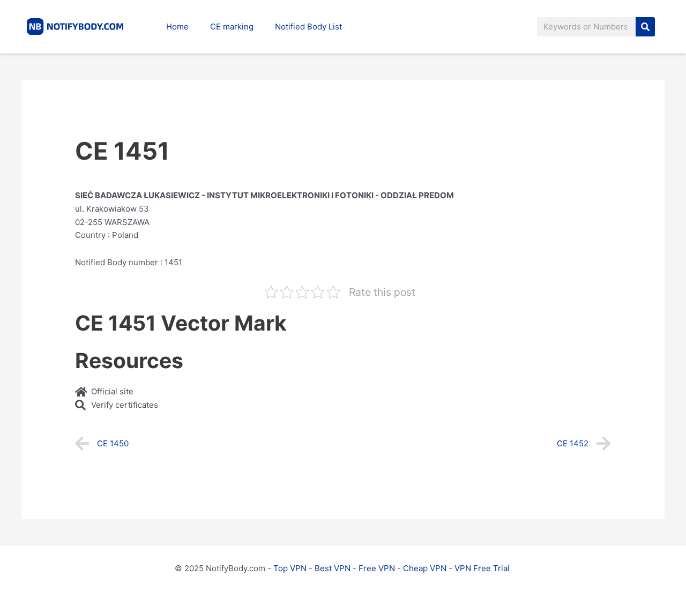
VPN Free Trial (482, 568)
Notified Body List (308, 26)
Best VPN (333, 568)
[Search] (645, 26)
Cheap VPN (424, 568)
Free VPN (377, 568)
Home (177, 26)
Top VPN (290, 568)
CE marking (231, 26)
